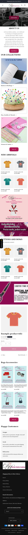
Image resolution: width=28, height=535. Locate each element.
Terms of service (14, 530)
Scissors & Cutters (6, 144)
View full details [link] (21, 355)
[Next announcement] (25, 1)
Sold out (14, 349)
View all (14, 149)
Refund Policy (6, 483)
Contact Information (7, 490)
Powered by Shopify (16, 528)
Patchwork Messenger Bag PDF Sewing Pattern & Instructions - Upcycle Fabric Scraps (7, 411)
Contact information (11, 532)
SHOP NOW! (14, 17)
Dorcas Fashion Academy (8, 528)
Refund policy (24, 528)
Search (4, 477)
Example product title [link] (5, 189)
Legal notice (19, 532)
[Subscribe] (21, 511)
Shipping (7, 338)
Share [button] (4, 355)
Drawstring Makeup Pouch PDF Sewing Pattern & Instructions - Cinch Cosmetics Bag (20, 386)
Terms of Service (6, 486)
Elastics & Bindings (6, 85)
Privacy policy (7, 530)
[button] (2, 5)
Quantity (2, 341)
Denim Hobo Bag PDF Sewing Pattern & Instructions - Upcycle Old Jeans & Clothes (20, 411)
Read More (14, 51)
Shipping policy (21, 530)
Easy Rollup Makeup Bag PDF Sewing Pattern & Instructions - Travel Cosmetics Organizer (7, 386)
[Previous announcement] (2, 1)
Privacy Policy (6, 480)
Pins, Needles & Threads (8, 115)
